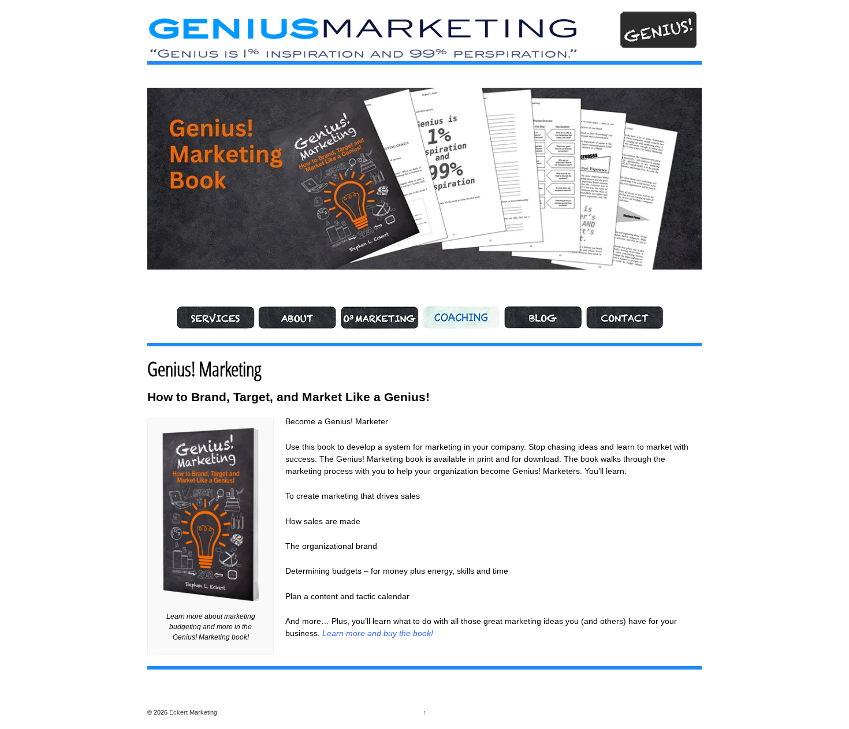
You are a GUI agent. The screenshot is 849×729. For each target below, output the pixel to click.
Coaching (461, 317)
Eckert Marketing (192, 712)
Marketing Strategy (379, 317)
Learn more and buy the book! (377, 633)
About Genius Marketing (297, 317)
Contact (624, 317)
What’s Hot (543, 317)
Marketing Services (215, 317)
